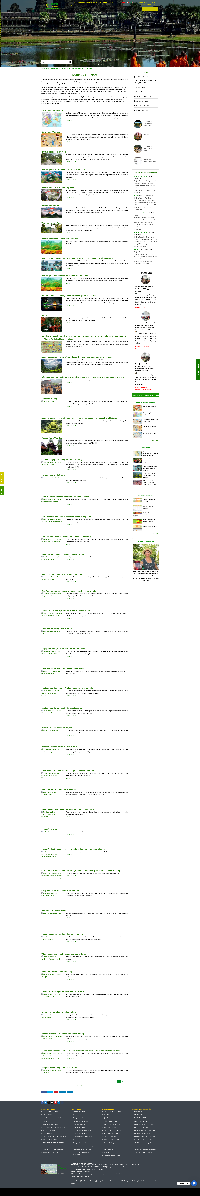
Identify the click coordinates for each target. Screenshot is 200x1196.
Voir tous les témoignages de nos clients (145, 395)
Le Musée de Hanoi (49, 829)
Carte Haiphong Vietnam (52, 110)
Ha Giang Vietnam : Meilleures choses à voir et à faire (65, 276)
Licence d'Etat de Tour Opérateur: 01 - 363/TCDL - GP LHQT (89, 1167)
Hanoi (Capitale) (140, 87)
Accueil (52, 68)
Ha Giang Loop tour (50, 205)
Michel (136, 249)
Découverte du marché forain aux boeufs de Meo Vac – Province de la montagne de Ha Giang (82, 377)
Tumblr (70, 1092)
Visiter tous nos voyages (85, 1086)
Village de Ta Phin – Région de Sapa (57, 972)
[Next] (193, 33)
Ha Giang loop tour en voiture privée (57, 187)
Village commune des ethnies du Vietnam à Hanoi (63, 954)
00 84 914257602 (150, 2)
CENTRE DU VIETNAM (143, 96)
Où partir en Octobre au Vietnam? (148, 123)
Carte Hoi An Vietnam (150, 433)
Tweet (50, 1092)
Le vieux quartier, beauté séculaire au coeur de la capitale (67, 688)
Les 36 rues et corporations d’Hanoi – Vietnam (62, 934)
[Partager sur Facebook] (42, 1102)
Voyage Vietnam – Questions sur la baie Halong (62, 1034)
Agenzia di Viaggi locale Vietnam (138, 1181)
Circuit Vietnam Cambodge (88, 1181)
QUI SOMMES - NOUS (94, 9)
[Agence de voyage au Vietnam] (128, 2)
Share (44, 1092)
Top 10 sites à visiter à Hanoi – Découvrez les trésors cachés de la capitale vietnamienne (80, 1051)
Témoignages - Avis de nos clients (116, 1167)
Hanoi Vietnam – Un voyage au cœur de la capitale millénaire (68, 296)
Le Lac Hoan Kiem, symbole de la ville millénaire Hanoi (65, 611)
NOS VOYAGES (79, 9)
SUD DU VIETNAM (141, 101)
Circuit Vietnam (76, 1181)
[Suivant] (126, 1082)
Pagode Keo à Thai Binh (52, 438)
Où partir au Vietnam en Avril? (148, 148)
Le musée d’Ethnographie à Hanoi (56, 628)
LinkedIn (63, 1092)
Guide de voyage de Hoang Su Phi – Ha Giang (61, 460)
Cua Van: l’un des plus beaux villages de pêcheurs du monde (68, 591)
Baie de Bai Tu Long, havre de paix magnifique (62, 574)
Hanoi (44, 315)
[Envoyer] (70, 62)
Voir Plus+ (155, 440)
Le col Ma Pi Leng (49, 399)
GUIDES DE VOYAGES (111, 9)
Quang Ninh (139, 92)
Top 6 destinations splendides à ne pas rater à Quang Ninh (67, 809)
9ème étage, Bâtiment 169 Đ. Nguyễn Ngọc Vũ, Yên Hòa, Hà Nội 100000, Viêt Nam (109, 1174)
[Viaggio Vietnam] (132, 2)
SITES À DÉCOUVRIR (69, 68)
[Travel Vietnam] (123, 2)
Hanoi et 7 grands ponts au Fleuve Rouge (59, 747)
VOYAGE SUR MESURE (150, 9)
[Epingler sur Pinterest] (55, 1102)
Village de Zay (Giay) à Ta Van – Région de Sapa (62, 991)
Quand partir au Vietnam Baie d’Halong (58, 1012)
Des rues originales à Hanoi (53, 910)
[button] (194, 1183)
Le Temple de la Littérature (53, 475)
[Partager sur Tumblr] (62, 1102)
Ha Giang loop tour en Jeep (53, 152)
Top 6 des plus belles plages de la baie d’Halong (62, 554)
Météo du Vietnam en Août (150, 160)
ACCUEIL (70, 9)
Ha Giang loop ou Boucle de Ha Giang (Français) (63, 170)
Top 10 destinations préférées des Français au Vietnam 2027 (150, 454)
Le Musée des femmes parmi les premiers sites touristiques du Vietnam (73, 849)
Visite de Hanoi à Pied (51, 223)
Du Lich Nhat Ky (123, 1181)
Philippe (136, 195)
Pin (56, 1092)
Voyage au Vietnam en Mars (148, 136)
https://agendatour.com (83, 1176)
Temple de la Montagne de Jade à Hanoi (59, 1067)
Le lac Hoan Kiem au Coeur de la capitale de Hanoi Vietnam (67, 771)
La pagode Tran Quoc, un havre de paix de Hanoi (63, 649)
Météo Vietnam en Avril (150, 526)
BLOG (123, 9)
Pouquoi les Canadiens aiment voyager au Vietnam (150, 468)
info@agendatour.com (148, 5)
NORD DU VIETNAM (142, 77)
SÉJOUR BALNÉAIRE (142, 106)
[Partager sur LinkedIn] (58, 1102)
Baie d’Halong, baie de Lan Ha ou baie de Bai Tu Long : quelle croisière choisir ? (77, 258)
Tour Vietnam (114, 1181)
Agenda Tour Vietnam (141, 176)
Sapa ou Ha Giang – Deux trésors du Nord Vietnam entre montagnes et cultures (76, 357)
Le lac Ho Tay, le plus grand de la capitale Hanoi (62, 668)
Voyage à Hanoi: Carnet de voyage (56, 728)
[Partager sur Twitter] (45, 1102)
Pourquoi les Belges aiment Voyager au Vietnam (149, 475)
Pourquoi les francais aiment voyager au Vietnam (150, 461)
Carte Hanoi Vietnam (50, 132)
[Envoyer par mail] (52, 1102)
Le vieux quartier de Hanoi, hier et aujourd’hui (61, 708)
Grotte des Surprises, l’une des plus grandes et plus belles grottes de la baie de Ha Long (80, 871)
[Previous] (7, 33)
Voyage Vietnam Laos (103, 1181)
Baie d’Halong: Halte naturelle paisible (58, 789)
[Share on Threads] (48, 1102)
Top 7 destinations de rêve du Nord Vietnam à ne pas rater (67, 517)
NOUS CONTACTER (135, 9)
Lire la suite (70, 120)
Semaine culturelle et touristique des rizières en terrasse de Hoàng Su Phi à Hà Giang (79, 418)
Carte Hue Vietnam (149, 406)
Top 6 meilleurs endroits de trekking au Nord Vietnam (65, 497)
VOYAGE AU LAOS (141, 110)
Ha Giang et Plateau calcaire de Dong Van (59, 238)
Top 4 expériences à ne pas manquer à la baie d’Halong (66, 537)
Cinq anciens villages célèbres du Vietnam (60, 891)
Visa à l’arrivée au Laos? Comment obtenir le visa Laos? (150, 482)
